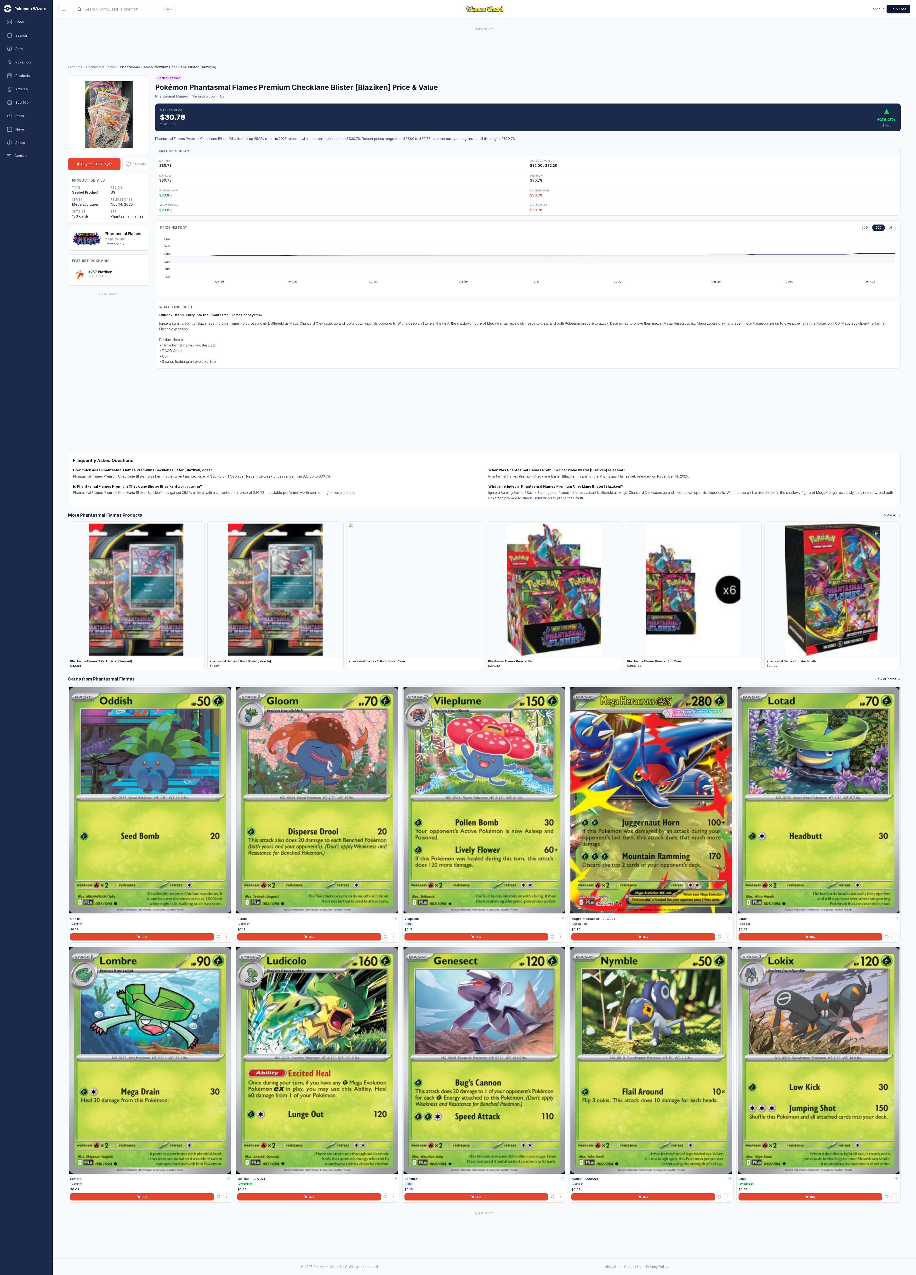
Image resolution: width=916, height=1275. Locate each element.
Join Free (898, 9)
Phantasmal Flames (101, 67)
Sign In (879, 9)
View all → (892, 515)
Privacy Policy (657, 1267)
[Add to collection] (226, 936)
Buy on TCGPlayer (96, 164)
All (891, 227)
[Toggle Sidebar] (63, 9)
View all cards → (887, 679)
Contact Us (632, 1267)
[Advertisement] (484, 42)
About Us (612, 1267)
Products (75, 67)
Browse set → (114, 244)
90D (879, 227)
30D (865, 227)
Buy (144, 937)
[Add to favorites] (218, 936)
